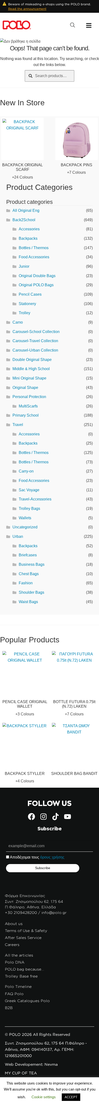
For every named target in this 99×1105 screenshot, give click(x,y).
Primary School (25, 415)
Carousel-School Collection (36, 332)
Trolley (24, 313)
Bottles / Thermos (34, 248)
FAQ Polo (14, 994)
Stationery (27, 304)
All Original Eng (25, 210)
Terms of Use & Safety (26, 930)
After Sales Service (23, 937)
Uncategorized (24, 527)
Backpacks (28, 238)
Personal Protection (29, 397)
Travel (17, 425)
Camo (17, 322)
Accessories (29, 229)
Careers (12, 944)
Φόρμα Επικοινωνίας (25, 895)
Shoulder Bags (31, 592)
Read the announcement (27, 8)
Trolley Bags (29, 508)
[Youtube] (67, 816)
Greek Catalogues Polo (27, 1000)
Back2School (23, 220)
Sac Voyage (29, 490)
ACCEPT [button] (71, 1097)
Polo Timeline (18, 986)
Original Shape (25, 388)
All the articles (19, 955)
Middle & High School (31, 369)
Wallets (25, 518)
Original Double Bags (37, 276)
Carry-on (26, 471)
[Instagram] (43, 816)
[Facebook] (31, 816)
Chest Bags (29, 574)
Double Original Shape (32, 360)
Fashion (26, 583)
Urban (17, 536)
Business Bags (31, 564)
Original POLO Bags (36, 285)
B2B (9, 1007)
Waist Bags (28, 602)
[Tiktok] (55, 816)
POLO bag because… (24, 969)
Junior (24, 266)
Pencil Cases (30, 294)
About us (14, 923)
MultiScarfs (28, 406)
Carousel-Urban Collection (35, 350)
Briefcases (28, 555)
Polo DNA (15, 962)
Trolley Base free (21, 976)
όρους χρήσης (52, 857)
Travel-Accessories (35, 499)
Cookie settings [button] (43, 1097)
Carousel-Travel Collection (35, 341)
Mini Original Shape (29, 378)
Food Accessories (34, 257)
